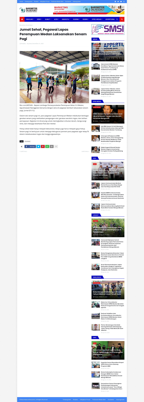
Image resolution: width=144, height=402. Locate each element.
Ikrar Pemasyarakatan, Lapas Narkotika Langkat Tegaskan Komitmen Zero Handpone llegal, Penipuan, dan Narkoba (112, 267)
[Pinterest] (43, 146)
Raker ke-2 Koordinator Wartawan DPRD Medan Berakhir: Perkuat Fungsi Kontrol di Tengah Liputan (112, 304)
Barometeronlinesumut (28, 399)
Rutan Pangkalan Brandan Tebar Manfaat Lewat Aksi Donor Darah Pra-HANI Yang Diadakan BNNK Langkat (112, 255)
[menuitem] (22, 19)
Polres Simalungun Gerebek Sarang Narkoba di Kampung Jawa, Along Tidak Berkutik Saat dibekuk (112, 327)
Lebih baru (24, 151)
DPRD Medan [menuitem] (96, 19)
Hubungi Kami (77, 1)
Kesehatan (29, 25)
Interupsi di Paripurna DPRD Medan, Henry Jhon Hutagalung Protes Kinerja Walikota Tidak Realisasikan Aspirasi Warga (112, 138)
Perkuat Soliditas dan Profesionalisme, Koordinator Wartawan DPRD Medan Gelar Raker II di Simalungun (111, 316)
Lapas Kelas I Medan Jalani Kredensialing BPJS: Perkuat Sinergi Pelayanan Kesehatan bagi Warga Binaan (111, 91)
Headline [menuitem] (29, 19)
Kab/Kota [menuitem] (65, 19)
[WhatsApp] (47, 146)
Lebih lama (85, 151)
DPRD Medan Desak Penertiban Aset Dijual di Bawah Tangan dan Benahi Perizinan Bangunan (107, 116)
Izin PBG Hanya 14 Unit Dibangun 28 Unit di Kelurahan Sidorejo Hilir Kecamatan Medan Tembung (112, 128)
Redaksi (36, 1)
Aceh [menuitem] (56, 19)
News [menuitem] (39, 19)
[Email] (52, 146)
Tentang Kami (28, 1)
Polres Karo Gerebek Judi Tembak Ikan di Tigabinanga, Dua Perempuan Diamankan (108, 352)
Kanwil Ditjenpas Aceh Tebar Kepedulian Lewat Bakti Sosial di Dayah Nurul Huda (106, 173)
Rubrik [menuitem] (85, 19)
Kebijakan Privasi (44, 1)
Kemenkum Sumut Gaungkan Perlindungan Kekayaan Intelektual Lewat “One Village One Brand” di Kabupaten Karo (111, 386)
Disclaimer (68, 1)
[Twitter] (38, 146)
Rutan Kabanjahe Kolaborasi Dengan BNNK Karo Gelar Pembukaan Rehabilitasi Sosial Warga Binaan (111, 374)
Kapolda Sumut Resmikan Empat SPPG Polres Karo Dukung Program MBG (112, 364)
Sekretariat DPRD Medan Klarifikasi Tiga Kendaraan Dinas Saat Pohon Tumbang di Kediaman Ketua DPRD (112, 66)
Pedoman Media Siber (57, 1)
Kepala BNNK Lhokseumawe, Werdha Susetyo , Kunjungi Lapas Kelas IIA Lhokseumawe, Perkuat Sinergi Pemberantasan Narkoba (112, 195)
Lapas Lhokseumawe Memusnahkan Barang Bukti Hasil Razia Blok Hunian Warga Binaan (112, 206)
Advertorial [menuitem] (110, 19)
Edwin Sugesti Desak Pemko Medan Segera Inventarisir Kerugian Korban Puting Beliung (112, 149)
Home (21, 1)
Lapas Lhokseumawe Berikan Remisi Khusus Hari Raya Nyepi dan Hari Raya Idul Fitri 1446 (111, 185)
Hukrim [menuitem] (75, 19)
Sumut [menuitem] (47, 19)
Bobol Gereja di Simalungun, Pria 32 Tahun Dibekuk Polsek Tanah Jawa (107, 293)
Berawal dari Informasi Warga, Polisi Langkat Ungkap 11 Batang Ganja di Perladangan (107, 230)
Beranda (22, 25)
